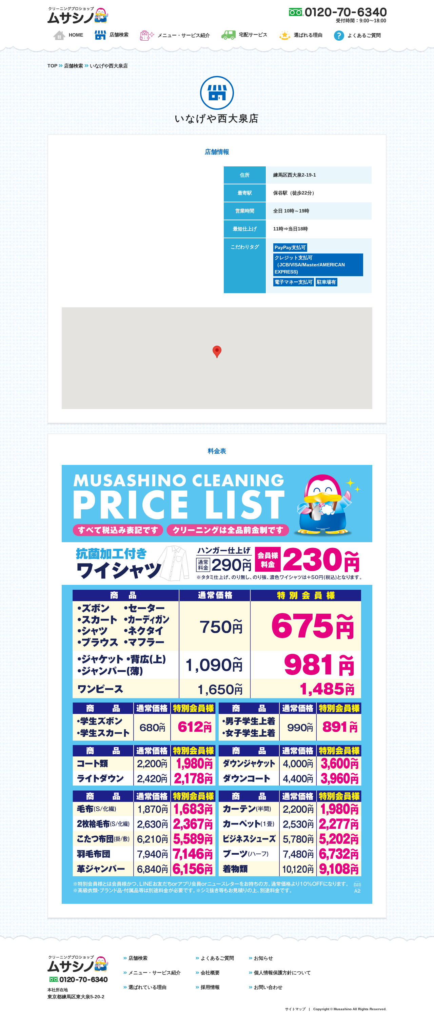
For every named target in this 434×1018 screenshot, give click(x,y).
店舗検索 (73, 65)
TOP (52, 65)
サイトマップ (295, 1009)
